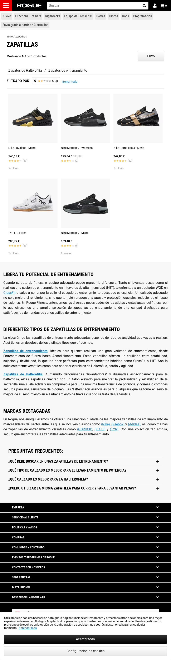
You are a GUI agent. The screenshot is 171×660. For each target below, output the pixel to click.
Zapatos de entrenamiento (67, 70)
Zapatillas (21, 36)
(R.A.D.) (100, 429)
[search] (97, 6)
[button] (144, 6)
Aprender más (28, 628)
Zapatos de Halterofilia (25, 70)
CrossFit (9, 293)
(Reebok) (117, 424)
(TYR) (114, 429)
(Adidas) (134, 424)
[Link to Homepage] (30, 5)
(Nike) (105, 424)
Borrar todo (69, 81)
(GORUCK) (84, 429)
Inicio (10, 36)
